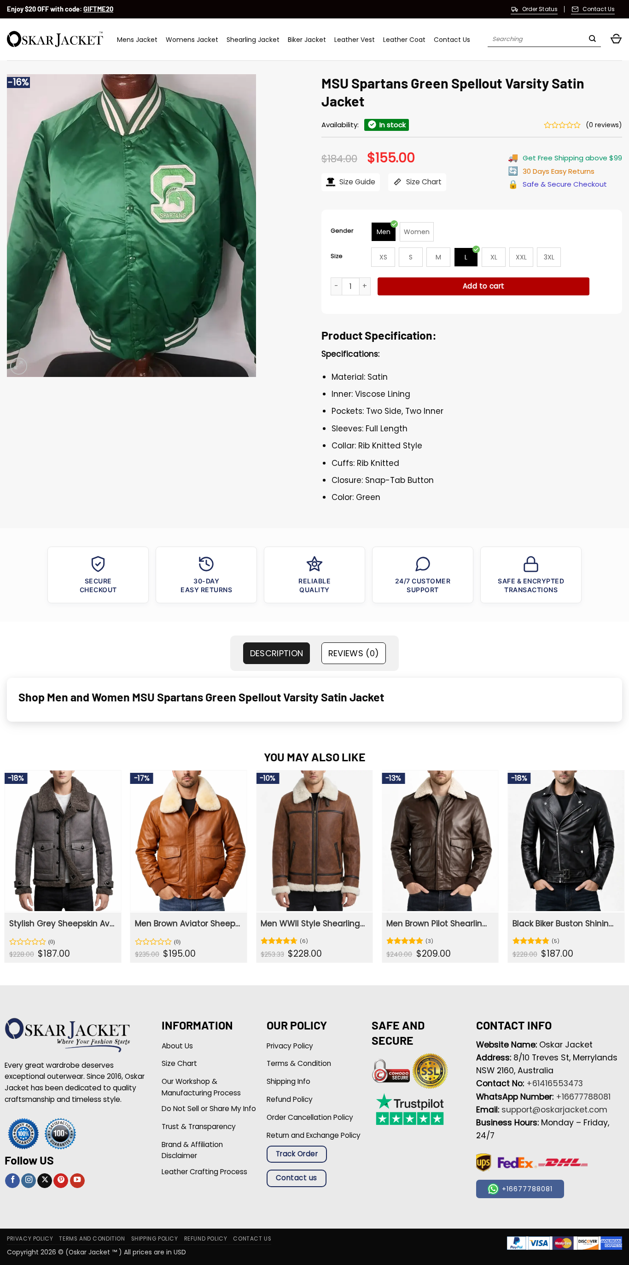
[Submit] (592, 39)
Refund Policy (205, 1238)
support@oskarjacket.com (554, 1109)
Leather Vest (354, 39)
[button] (616, 39)
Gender (342, 231)
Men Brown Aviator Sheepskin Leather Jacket (187, 923)
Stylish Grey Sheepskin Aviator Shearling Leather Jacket (62, 923)
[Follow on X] (44, 1181)
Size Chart (423, 182)
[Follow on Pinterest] (60, 1181)
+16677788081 (583, 1096)
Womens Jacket (192, 39)
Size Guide (356, 182)
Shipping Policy (154, 1238)
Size (337, 256)
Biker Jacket (307, 39)
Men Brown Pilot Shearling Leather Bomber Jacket (439, 923)
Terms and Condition (92, 1238)
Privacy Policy (30, 1238)
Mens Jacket (137, 39)
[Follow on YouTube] (77, 1181)
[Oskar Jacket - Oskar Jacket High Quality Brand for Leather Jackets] (55, 39)
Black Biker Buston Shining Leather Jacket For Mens (565, 923)
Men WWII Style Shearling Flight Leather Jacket (313, 923)
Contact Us (452, 39)
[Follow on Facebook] (12, 1181)
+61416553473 (554, 1083)
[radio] (384, 232)
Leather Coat (404, 39)
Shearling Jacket (253, 39)
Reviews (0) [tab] (353, 653)
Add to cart (484, 286)
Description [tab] (276, 653)
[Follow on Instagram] (28, 1181)
